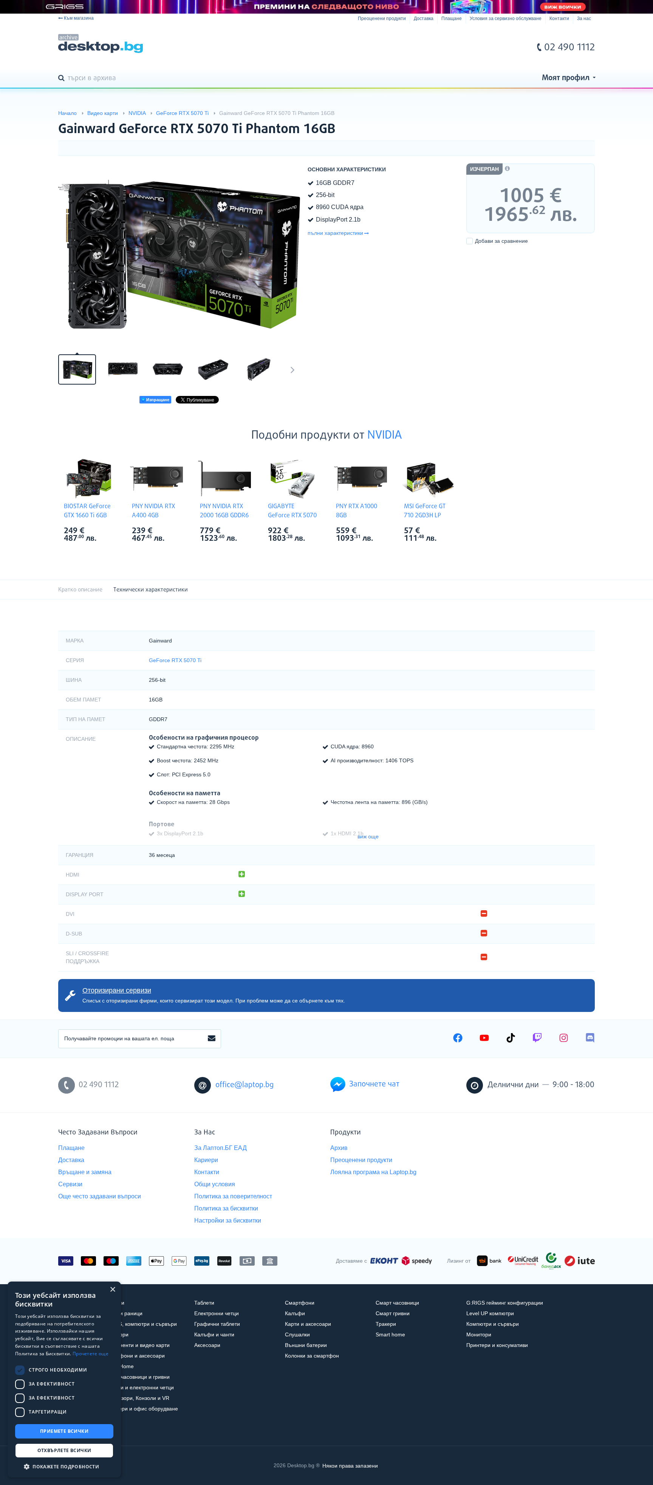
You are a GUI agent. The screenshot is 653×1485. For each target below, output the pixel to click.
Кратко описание (80, 589)
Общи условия (214, 1184)
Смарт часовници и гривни (137, 1377)
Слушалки (297, 1334)
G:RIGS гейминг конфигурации (504, 1303)
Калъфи (295, 1313)
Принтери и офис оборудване (141, 1409)
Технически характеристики (150, 589)
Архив (339, 1148)
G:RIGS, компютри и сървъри (140, 1324)
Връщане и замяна (84, 1172)
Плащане (451, 18)
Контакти (559, 18)
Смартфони (299, 1303)
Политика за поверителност (233, 1196)
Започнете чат (374, 1084)
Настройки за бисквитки (227, 1220)
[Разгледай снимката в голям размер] (179, 254)
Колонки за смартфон (312, 1356)
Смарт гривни (393, 1313)
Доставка (423, 18)
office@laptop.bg (244, 1085)
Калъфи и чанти (214, 1334)
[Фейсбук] (458, 1038)
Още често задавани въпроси (99, 1196)
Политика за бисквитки (226, 1208)
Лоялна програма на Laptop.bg (373, 1172)
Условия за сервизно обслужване (506, 18)
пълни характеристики (335, 233)
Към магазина (79, 18)
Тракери (386, 1324)
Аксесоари (207, 1345)
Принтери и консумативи (497, 1345)
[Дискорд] (590, 1038)
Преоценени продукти (382, 18)
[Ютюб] (484, 1038)
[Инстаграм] (563, 1038)
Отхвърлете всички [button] (64, 1450)
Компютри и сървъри (492, 1324)
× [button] (112, 1290)
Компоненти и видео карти (137, 1345)
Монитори (478, 1334)
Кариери (206, 1160)
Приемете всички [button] (64, 1431)
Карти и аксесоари (308, 1324)
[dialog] (64, 1379)
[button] (64, 1466)
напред (292, 369)
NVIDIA (384, 435)
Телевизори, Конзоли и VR (136, 1398)
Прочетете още (90, 1353)
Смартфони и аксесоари (134, 1356)
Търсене (62, 78)
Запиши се (211, 1038)
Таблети (204, 1303)
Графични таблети (217, 1324)
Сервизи (70, 1184)
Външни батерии (306, 1345)
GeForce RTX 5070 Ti (175, 660)
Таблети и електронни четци (139, 1387)
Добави (501, 241)
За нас (584, 18)
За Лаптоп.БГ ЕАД (220, 1148)
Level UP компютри (490, 1313)
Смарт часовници (397, 1303)
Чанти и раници (123, 1313)
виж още (368, 836)
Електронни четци (216, 1313)
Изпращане (157, 399)
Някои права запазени (350, 1465)
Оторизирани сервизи (116, 990)
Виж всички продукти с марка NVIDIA (104, 531)
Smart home (390, 1334)
